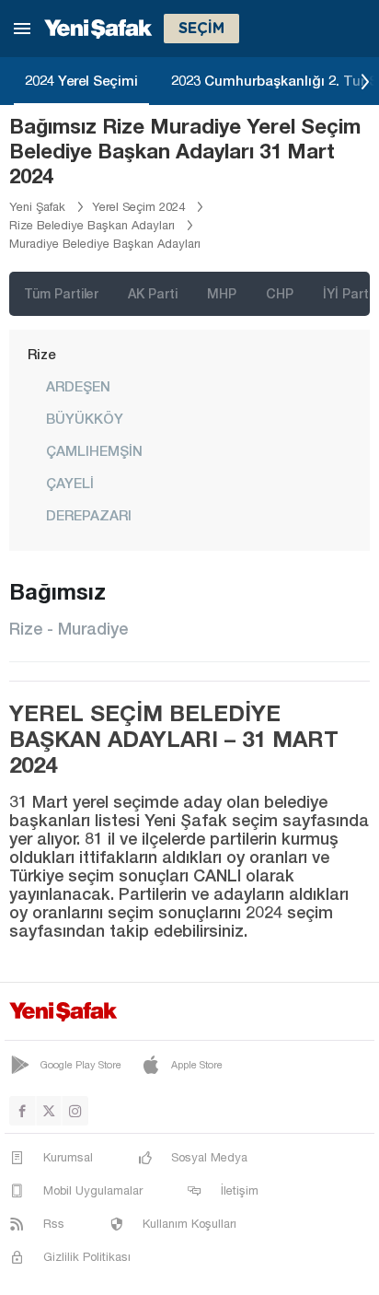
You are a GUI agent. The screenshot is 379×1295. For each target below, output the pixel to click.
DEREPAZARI (89, 515)
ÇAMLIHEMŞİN (94, 450)
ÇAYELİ (70, 482)
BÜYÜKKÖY (84, 418)
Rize (41, 353)
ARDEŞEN (78, 386)
